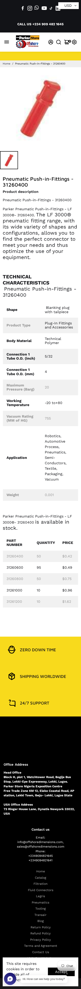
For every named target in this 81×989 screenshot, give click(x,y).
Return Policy (41, 927)
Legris (40, 896)
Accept (61, 972)
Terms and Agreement (40, 945)
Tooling (40, 908)
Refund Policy (40, 933)
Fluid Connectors (40, 890)
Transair (40, 915)
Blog (40, 921)
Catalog (40, 877)
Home (6, 63)
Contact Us (40, 952)
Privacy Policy (40, 939)
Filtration (40, 883)
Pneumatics (40, 902)
